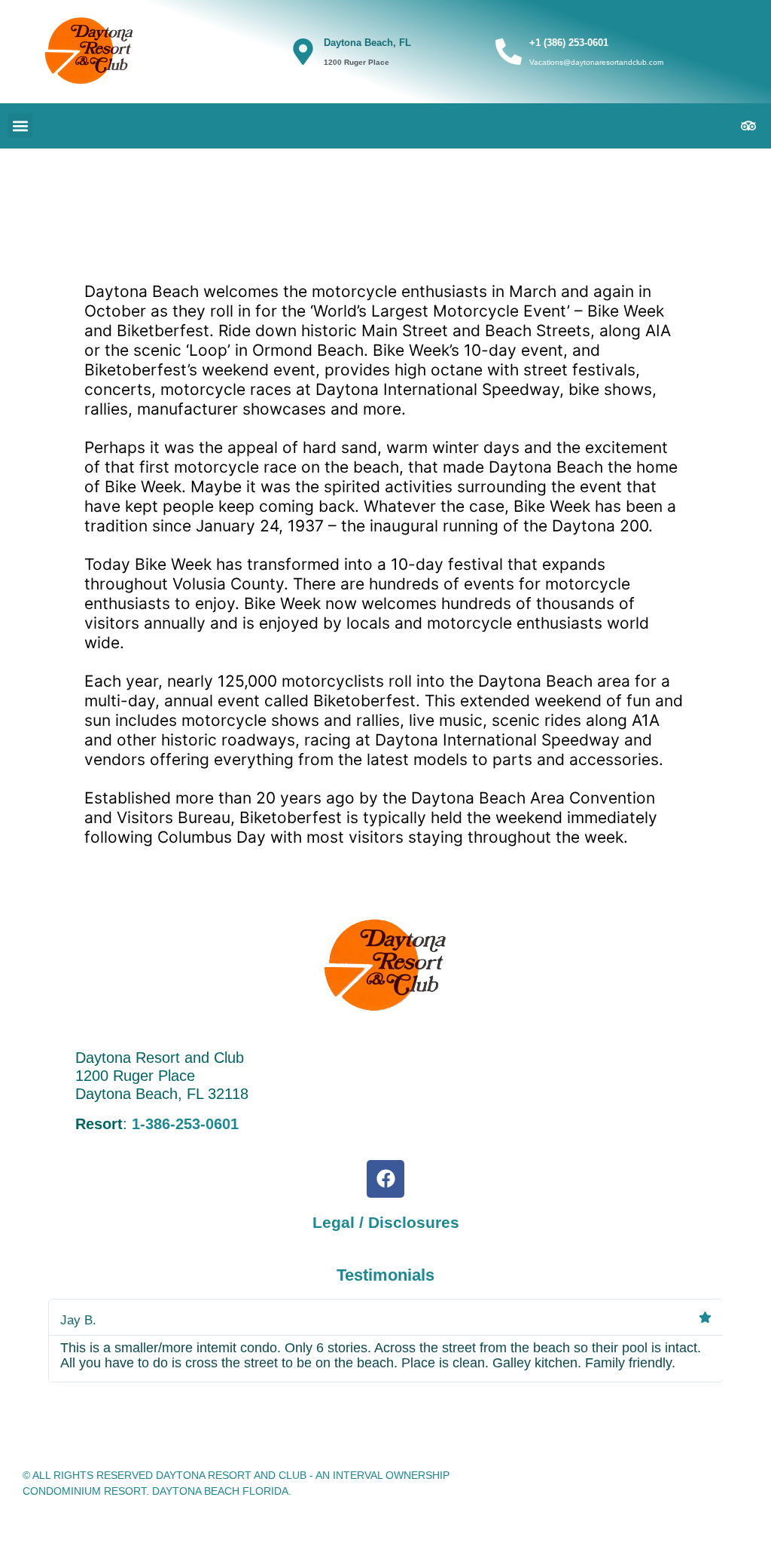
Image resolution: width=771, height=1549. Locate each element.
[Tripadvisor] (748, 126)
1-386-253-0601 (185, 1124)
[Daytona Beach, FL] (303, 51)
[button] (20, 125)
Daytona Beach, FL (367, 42)
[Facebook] (385, 1179)
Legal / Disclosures (385, 1222)
